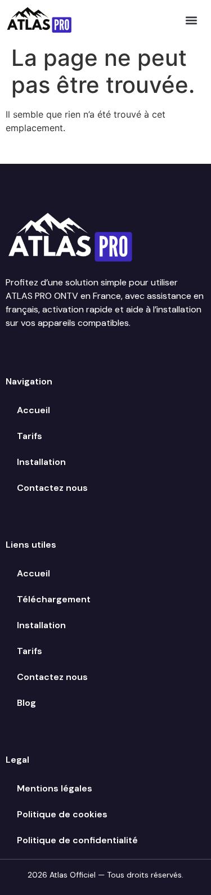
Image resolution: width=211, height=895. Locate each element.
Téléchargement (54, 599)
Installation (41, 462)
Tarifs (29, 436)
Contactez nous (52, 488)
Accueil (33, 410)
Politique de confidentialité (77, 840)
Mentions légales (54, 788)
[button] (191, 20)
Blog (26, 703)
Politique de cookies (62, 814)
